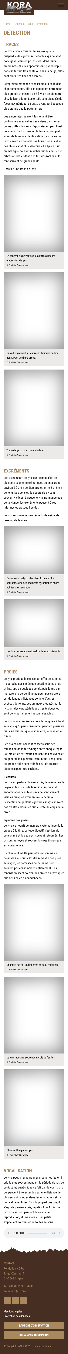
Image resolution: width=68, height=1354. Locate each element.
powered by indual (41, 1346)
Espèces (19, 24)
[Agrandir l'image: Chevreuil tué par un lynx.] (34, 1107)
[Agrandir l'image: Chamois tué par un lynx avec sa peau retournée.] (34, 922)
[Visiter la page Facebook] (15, 1300)
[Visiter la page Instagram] (23, 1300)
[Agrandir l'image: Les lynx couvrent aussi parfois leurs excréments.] (34, 623)
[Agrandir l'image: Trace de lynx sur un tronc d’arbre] (34, 408)
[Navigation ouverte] (61, 5)
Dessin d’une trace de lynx (20, 169)
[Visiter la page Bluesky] (7, 1300)
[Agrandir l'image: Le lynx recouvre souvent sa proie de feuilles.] (34, 1015)
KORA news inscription (34, 1335)
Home (7, 24)
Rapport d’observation (34, 1325)
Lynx (30, 24)
